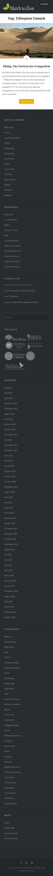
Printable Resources (12, 251)
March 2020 (9, 607)
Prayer (7, 730)
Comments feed (11, 833)
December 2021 (10, 528)
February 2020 (10, 612)
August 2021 (9, 549)
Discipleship (9, 148)
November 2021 (10, 534)
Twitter (23, 291)
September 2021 (11, 544)
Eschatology (9, 153)
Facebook (14, 291)
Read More (26, 101)
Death (7, 143)
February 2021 (10, 581)
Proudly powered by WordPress (20, 868)
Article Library (10, 642)
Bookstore (8, 214)
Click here (14, 296)
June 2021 (8, 560)
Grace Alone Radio (12, 267)
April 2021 (8, 570)
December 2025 (10, 403)
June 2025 (8, 419)
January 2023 (9, 476)
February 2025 (10, 424)
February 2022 (10, 518)
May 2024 (8, 440)
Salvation (8, 190)
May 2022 (8, 502)
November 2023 (10, 450)
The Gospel (9, 777)
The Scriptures (10, 793)
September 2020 (11, 591)
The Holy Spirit (10, 782)
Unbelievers (9, 798)
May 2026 (8, 393)
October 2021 (10, 539)
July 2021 (8, 555)
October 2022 (10, 481)
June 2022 (8, 497)
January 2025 (9, 429)
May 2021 (8, 565)
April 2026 (8, 398)
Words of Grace (11, 230)
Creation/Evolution (12, 138)
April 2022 (8, 508)
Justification (9, 720)
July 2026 (8, 388)
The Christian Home (12, 772)
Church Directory (11, 256)
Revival (7, 185)
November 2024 (10, 435)
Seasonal (8, 195)
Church (7, 133)
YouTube (31, 291)
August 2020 (9, 596)
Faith (6, 694)
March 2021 (9, 575)
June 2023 (8, 455)
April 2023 (8, 461)
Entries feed (9, 828)
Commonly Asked (11, 241)
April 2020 (8, 602)
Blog (6, 235)
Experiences (9, 159)
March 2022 (9, 513)
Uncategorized (10, 803)
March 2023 (9, 466)
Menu (45, 4)
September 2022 (11, 487)
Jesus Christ (9, 169)
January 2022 (9, 523)
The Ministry (9, 788)
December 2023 (10, 445)
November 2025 (10, 409)
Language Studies (11, 725)
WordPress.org (10, 838)
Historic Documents (12, 246)
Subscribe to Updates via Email (25, 302)
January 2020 (9, 617)
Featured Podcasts (12, 261)
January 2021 (9, 586)
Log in (6, 823)
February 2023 (10, 471)
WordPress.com (27, 871)
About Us (8, 636)
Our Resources (10, 220)
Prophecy (8, 174)
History (7, 164)
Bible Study (9, 127)
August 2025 (9, 414)
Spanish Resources (12, 767)
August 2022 (9, 492)
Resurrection (9, 179)
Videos (7, 225)
